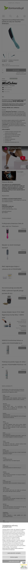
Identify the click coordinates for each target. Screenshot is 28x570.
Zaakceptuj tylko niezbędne (14, 553)
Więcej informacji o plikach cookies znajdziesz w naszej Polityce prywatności (12, 549)
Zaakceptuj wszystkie (14, 561)
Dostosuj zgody (14, 557)
